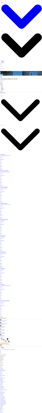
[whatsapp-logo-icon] (21, 353)
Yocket (0, 410)
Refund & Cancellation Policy (3, 370)
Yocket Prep (1, 411)
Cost (1, 87)
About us (1, 366)
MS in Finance (1, 382)
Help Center (1, 371)
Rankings (2, 88)
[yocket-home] (1, 345)
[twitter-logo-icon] (21, 351)
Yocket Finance (1, 412)
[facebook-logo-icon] (21, 350)
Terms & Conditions (2, 369)
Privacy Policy (1, 368)
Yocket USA (1, 373)
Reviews (2, 89)
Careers (1, 372)
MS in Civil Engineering (2, 381)
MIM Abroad (1, 380)
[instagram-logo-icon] (21, 352)
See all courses (1, 383)
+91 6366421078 (2, 347)
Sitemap (1, 374)
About (2, 86)
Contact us (1, 367)
